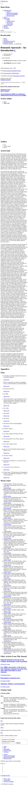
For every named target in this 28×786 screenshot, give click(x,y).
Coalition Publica (11, 21)
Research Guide (7, 750)
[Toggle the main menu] (1, 4)
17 (23, 317)
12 (7, 277)
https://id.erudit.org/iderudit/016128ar (12, 70)
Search (2, 30)
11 (15, 270)
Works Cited (6, 103)
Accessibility (7, 749)
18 (21, 363)
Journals (8, 11)
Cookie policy (7, 780)
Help (5, 747)
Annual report (10, 24)
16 (4, 306)
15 (11, 294)
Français (6, 26)
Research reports (10, 15)
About (8, 18)
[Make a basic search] (15, 32)
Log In (5, 17)
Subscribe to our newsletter (8, 741)
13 (5, 282)
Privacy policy (7, 778)
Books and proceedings (12, 14)
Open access (9, 22)
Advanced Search (8, 25)
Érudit (8, 19)
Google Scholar (7, 488)
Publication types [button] (8, 10)
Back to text (6, 379)
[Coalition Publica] (5, 775)
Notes (5, 101)
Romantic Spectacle (8, 42)
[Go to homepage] (4, 1)
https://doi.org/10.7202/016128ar (11, 73)
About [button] (5, 18)
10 (6, 262)
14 (7, 286)
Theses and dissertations (12, 13)
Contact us (6, 752)
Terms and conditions (9, 781)
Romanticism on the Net (9, 41)
